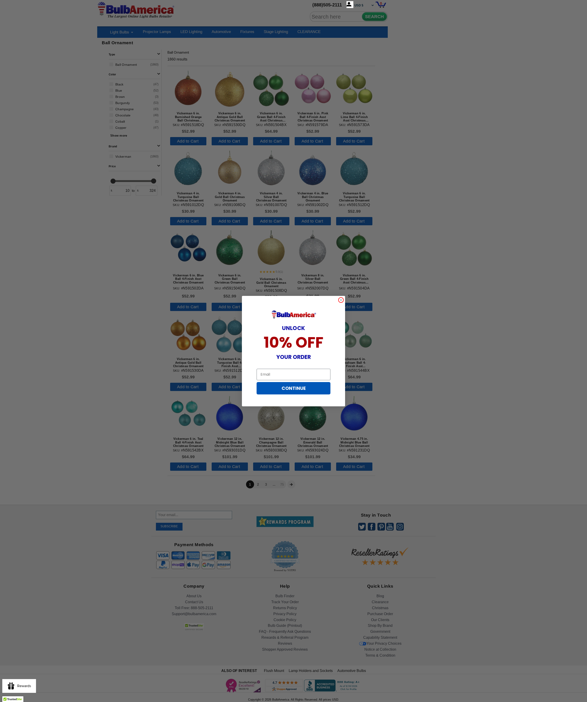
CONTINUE (294, 388)
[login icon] (349, 4)
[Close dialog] (341, 300)
